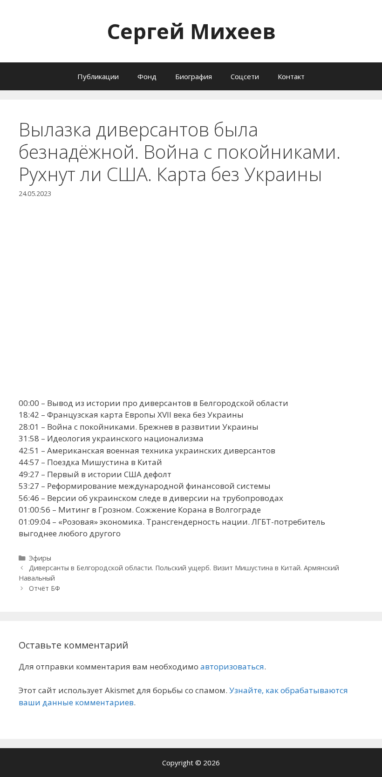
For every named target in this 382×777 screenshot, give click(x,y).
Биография (193, 76)
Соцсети (245, 76)
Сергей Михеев (191, 31)
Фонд (147, 76)
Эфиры (40, 558)
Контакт (291, 76)
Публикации (98, 76)
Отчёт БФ (44, 588)
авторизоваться (232, 666)
